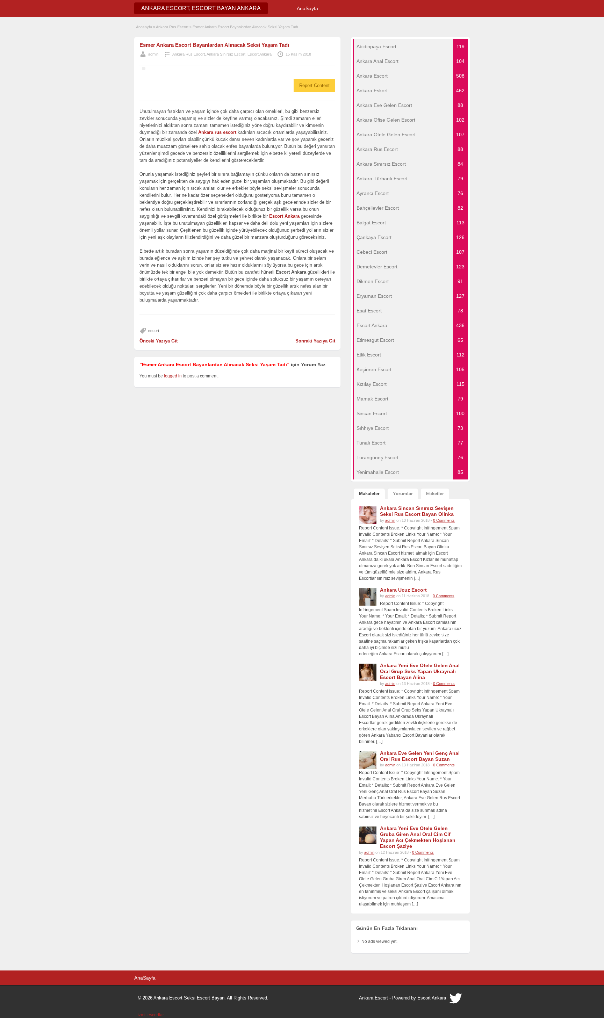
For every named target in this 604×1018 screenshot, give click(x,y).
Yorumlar (403, 493)
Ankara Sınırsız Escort (226, 54)
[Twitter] (456, 1000)
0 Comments (444, 520)
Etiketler (435, 493)
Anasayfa (144, 27)
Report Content (314, 85)
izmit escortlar (151, 1014)
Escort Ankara (259, 54)
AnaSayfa (307, 8)
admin (153, 54)
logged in (173, 376)
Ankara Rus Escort (172, 27)
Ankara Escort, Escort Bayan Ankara (201, 8)
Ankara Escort (373, 998)
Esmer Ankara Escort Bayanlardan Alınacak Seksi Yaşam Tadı (214, 45)
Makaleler (369, 493)
